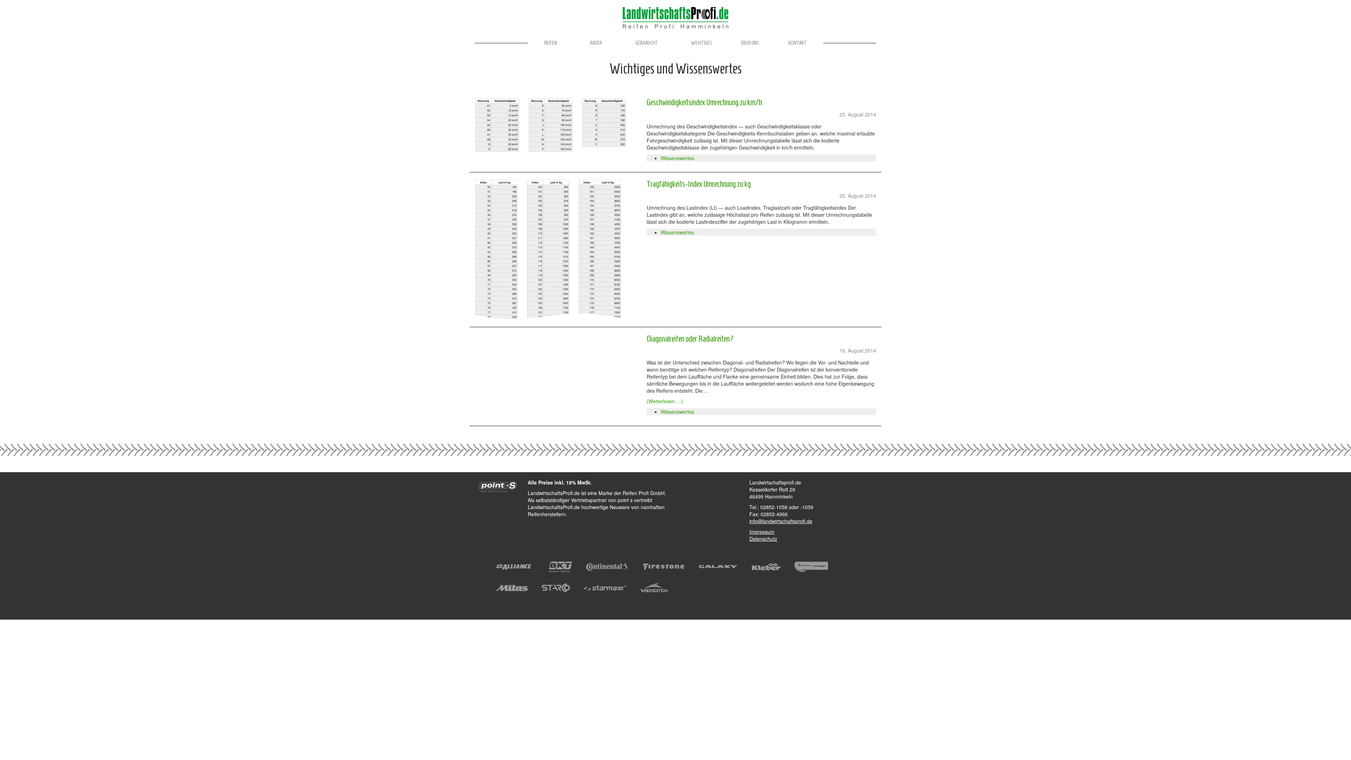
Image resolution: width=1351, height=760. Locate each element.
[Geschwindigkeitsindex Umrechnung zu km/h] (555, 125)
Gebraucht (646, 43)
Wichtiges (701, 43)
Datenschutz (763, 538)
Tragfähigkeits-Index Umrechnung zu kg (699, 184)
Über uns (750, 43)
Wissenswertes (677, 158)
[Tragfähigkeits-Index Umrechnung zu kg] (555, 249)
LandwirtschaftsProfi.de (675, 17)
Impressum (761, 531)
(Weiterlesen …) (665, 401)
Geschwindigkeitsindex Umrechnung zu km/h (704, 102)
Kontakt (797, 43)
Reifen (550, 43)
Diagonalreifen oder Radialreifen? (690, 338)
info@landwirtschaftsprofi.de (780, 521)
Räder (596, 43)
